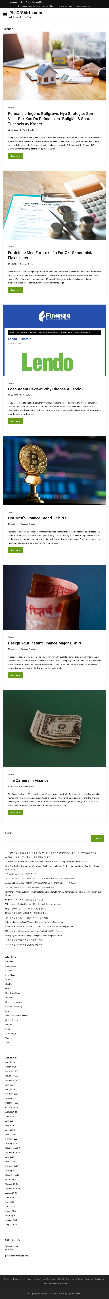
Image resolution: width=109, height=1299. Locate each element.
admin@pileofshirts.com (81, 6)
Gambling (9, 984)
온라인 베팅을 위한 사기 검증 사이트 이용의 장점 (26, 917)
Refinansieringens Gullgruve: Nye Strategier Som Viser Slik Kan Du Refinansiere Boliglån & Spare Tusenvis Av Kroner (51, 118)
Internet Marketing (13, 1006)
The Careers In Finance (28, 780)
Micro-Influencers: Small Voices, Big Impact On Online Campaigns (34, 922)
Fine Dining (10, 975)
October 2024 (11, 1107)
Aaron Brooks (28, 130)
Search (8, 832)
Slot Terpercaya (12, 1239)
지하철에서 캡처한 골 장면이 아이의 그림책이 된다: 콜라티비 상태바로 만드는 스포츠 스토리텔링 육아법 (50, 852)
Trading (8, 1038)
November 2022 (12, 1179)
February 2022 (11, 1215)
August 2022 (11, 1193)
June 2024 (9, 1121)
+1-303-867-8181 (59, 6)
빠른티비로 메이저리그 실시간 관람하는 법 (24, 899)
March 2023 (10, 1161)
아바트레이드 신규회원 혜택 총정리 (20, 874)
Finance (11, 107)
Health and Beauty (13, 993)
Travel (8, 1042)
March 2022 (10, 1211)
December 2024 (12, 1103)
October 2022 (11, 1184)
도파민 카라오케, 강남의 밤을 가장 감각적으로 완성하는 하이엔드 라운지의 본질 (40, 878)
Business (9, 961)
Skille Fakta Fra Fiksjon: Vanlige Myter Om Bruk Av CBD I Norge (33, 931)
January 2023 (11, 1170)
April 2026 (10, 1062)
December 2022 (12, 1175)
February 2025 (11, 1094)
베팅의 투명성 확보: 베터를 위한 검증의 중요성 (25, 913)
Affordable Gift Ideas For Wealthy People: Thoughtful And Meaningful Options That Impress (46, 861)
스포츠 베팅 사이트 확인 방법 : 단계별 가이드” (25, 944)
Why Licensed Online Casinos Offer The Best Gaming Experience (33, 904)
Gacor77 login (11, 1246)
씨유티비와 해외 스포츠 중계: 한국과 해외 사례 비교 (28, 857)
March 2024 (10, 1134)
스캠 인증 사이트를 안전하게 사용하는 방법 (24, 940)
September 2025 (12, 1080)
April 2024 (10, 1130)
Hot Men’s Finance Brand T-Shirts (37, 518)
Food (7, 979)
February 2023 (11, 1166)
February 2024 (11, 1139)
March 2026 (10, 1066)
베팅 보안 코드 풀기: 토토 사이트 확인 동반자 (25, 908)
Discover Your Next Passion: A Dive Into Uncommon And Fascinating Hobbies (39, 926)
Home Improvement (14, 1002)
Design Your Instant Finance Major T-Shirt (44, 643)
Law (7, 1011)
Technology (10, 1033)
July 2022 (9, 1197)
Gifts (7, 988)
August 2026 (11, 1057)
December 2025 (12, 1071)
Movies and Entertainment (17, 1015)
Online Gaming (11, 1020)
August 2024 (11, 1112)
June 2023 (9, 1157)
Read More (15, 156)
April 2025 (10, 1089)
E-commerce (10, 966)
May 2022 (9, 1202)
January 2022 (11, 1220)
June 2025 (9, 1085)
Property (9, 1029)
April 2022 (10, 1206)
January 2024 (11, 1143)
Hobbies (9, 997)
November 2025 (12, 1076)
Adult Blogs (10, 957)
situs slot (9, 1249)
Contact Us (37, 2)
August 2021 (11, 1224)
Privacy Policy (25, 2)
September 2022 (12, 1188)
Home (5, 2)
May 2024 (9, 1125)
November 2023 (12, 1148)
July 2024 (9, 1116)
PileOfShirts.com (25, 12)
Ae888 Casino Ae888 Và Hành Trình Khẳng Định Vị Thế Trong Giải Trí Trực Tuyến (40, 883)
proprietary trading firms (16, 1255)
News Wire (13, 2)
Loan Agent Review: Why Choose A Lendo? (45, 389)
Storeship (63, 1293)
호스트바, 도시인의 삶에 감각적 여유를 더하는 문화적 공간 (30, 887)
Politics (8, 1024)
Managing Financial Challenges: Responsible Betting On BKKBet (33, 935)
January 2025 (11, 1098)
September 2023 (12, 1152)
